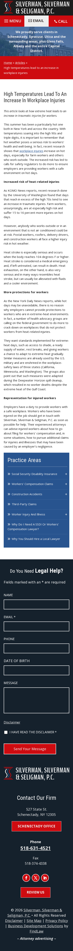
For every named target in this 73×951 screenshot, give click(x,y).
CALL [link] (63, 21)
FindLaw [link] (36, 931)
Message (11, 683)
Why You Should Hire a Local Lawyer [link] (36, 539)
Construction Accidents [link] (27, 494)
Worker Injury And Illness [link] (28, 514)
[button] (12, 20)
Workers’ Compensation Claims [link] (32, 484)
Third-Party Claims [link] (24, 504)
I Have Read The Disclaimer (33, 732)
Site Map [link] (34, 920)
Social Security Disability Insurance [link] (34, 474)
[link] (36, 8)
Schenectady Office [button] (36, 826)
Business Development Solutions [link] (35, 926)
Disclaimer (12, 722)
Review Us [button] (35, 892)
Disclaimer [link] (14, 920)
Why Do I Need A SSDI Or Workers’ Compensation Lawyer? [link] (33, 526)
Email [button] (38, 20)
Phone (9, 639)
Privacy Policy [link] (56, 920)
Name (8, 595)
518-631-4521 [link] (35, 848)
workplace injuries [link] (31, 151)
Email (10, 617)
